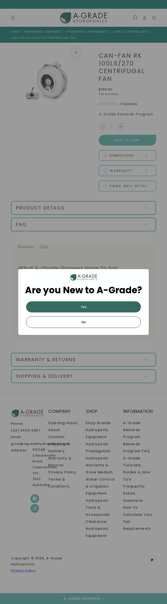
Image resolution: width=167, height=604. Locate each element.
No (83, 322)
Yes (84, 306)
